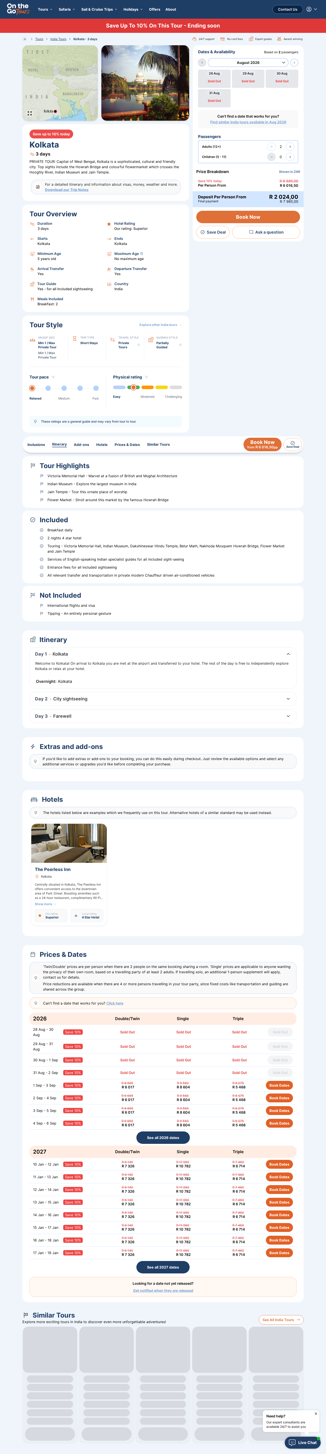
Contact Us (287, 9)
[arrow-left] (202, 63)
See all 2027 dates (163, 1267)
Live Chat (307, 1442)
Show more (43, 904)
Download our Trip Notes (66, 189)
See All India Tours (278, 1320)
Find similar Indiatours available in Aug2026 (248, 122)
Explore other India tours (158, 325)
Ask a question (269, 232)
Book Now (248, 217)
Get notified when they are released (163, 1290)
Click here (114, 1003)
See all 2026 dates (163, 1137)
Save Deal (216, 232)
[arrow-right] (294, 63)
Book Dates (279, 1085)
